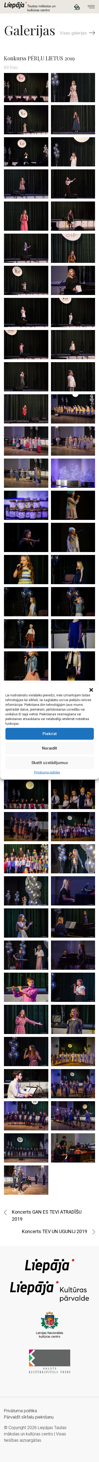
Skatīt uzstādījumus (49, 762)
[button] (91, 689)
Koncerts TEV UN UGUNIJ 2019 (54, 1231)
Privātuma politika (47, 772)
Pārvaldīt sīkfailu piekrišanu (29, 1417)
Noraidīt (49, 748)
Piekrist (50, 733)
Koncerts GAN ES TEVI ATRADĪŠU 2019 (47, 1215)
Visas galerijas (74, 33)
